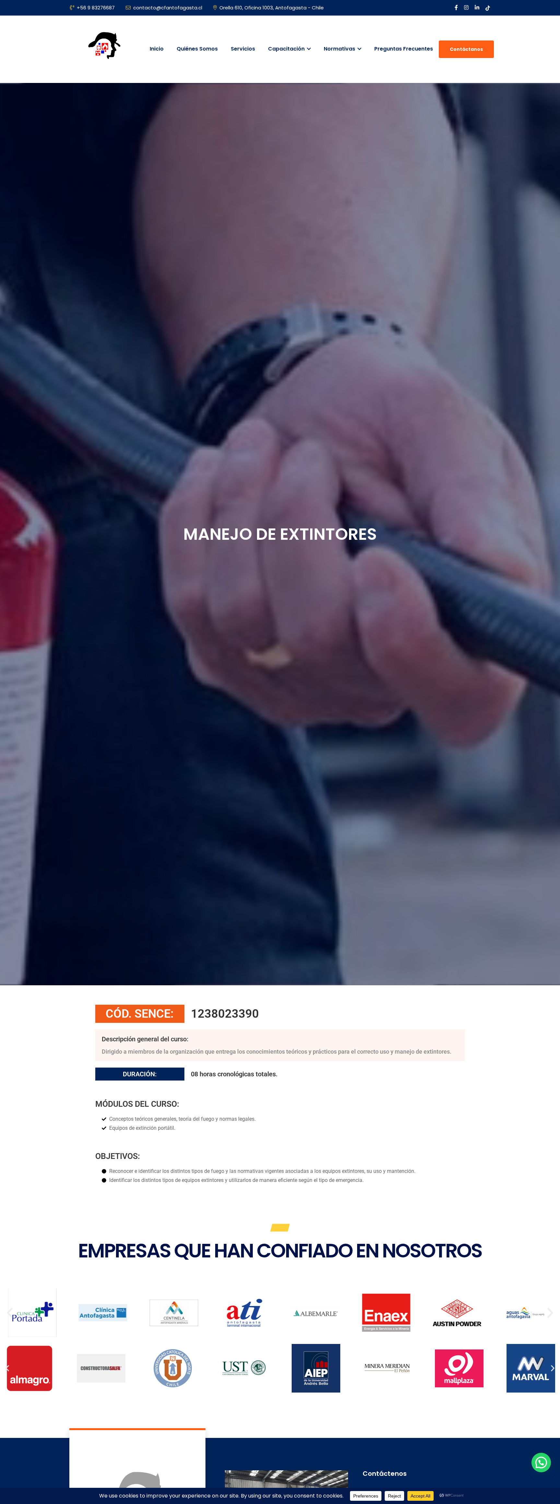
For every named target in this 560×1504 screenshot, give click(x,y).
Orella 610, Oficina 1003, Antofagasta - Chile (271, 7)
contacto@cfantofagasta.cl (167, 7)
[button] (9, 1312)
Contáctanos (466, 49)
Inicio (157, 48)
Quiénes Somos (197, 48)
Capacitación (287, 48)
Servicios (243, 48)
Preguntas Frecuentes (403, 48)
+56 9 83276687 (96, 7)
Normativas (340, 48)
